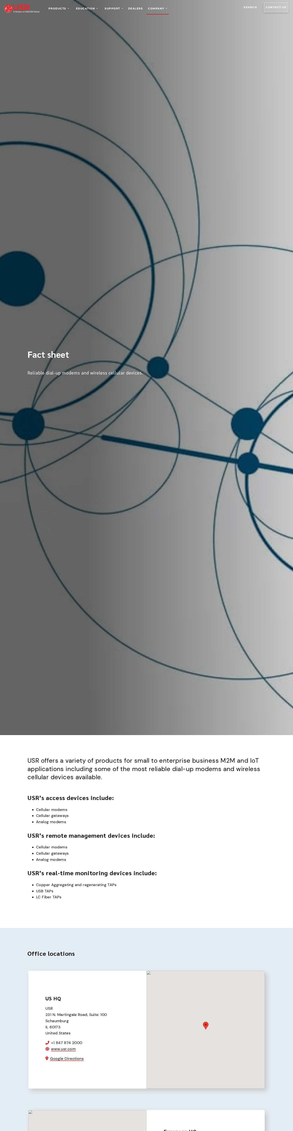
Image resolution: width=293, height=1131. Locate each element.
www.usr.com (63, 1049)
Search (250, 7)
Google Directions (67, 1058)
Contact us (276, 7)
